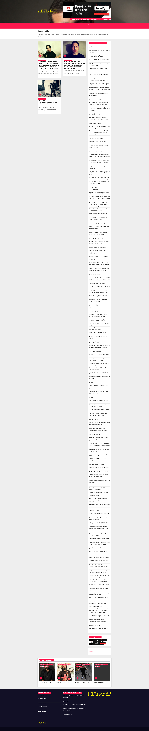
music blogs (93, 19)
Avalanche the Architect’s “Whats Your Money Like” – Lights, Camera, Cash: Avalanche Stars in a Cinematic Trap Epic (98, 428)
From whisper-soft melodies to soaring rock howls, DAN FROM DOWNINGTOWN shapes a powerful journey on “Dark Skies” (99, 232)
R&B (110, 19)
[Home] (39, 24)
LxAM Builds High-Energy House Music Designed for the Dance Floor (83, 684)
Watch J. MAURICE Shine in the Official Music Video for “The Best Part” (101, 684)
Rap (102, 19)
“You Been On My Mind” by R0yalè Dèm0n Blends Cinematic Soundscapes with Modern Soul (99, 305)
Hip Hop (81, 19)
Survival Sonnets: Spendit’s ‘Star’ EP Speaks (99, 531)
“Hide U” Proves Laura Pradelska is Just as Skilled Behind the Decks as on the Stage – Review (98, 387)
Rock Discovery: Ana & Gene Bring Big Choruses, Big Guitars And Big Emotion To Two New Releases (99, 108)
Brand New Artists (78, 24)
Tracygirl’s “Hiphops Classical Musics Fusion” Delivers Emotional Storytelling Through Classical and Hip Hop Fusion (99, 204)
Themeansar (84, 728)
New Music (106, 19)
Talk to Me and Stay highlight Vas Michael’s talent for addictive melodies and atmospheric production (99, 187)
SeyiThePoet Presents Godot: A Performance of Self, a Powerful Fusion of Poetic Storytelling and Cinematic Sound (99, 198)
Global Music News (58, 24)
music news (98, 19)
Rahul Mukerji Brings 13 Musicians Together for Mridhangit (63, 684)
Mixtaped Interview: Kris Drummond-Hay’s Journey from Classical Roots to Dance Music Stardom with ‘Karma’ (99, 494)
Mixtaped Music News (47, 24)
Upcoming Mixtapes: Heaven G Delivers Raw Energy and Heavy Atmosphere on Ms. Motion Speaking (99, 156)
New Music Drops (68, 24)
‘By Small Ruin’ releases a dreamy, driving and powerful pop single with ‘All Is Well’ (48, 102)
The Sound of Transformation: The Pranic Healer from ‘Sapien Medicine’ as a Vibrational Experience (99, 439)
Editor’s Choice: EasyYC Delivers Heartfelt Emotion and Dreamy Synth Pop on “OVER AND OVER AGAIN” (98, 93)
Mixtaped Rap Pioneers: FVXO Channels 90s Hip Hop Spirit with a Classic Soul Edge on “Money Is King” (99, 166)
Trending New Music (89, 24)
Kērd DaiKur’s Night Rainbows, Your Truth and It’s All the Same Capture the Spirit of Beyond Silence (99, 173)
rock (47, 666)
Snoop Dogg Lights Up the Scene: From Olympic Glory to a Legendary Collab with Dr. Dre (99, 566)
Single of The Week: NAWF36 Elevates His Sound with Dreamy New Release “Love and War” (99, 264)
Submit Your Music (43, 27)
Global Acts (42, 664)
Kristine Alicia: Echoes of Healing (96, 485)
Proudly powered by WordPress (68, 728)
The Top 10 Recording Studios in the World (98, 471)
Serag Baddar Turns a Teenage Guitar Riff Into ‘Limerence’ (47, 683)
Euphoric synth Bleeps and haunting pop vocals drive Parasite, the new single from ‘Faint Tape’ (98, 258)
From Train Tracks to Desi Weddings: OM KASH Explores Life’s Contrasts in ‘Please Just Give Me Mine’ (99, 480)
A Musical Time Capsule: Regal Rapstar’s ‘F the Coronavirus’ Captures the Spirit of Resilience (98, 500)
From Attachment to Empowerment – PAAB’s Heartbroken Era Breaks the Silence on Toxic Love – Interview (99, 445)
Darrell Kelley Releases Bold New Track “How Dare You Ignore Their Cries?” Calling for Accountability (99, 132)
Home (39, 32)
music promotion (87, 19)
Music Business (99, 24)
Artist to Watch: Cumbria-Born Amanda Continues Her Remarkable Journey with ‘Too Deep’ (99, 70)
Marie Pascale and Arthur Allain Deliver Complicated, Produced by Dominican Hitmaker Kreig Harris (98, 252)
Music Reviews (42, 666)
